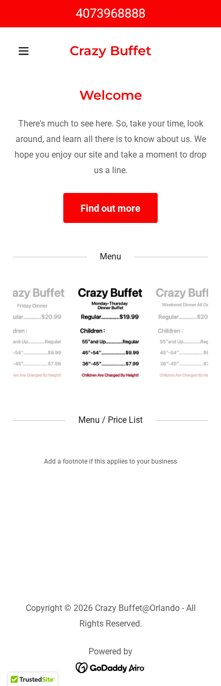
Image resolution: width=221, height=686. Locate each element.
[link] (110, 52)
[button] (27, 51)
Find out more (110, 208)
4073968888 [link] (110, 13)
